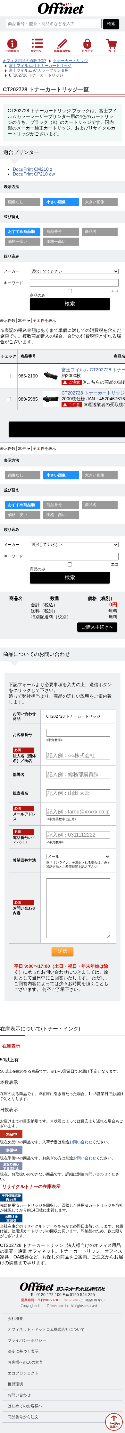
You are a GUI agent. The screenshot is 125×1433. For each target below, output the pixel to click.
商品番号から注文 (23, 1417)
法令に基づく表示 (23, 1351)
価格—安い (17, 241)
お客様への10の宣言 (25, 1362)
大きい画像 (94, 202)
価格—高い (56, 241)
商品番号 (54, 231)
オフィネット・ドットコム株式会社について (46, 1329)
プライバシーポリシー (27, 1340)
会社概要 (15, 1318)
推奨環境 (15, 1384)
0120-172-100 (49, 1294)
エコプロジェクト (23, 1373)
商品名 (90, 231)
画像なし (15, 202)
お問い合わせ (80, 1142)
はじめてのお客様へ (25, 1406)
